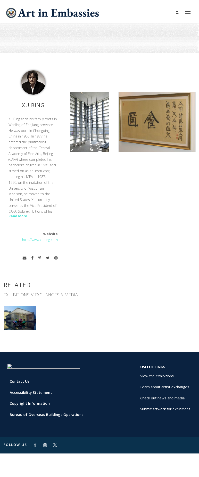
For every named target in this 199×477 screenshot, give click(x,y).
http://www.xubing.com (40, 239)
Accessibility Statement (31, 392)
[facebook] (32, 258)
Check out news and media (162, 398)
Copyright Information (30, 403)
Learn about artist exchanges (164, 386)
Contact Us (20, 381)
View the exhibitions (157, 375)
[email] (24, 258)
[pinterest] (39, 258)
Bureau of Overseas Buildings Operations (46, 414)
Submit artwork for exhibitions (165, 408)
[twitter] (48, 258)
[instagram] (56, 258)
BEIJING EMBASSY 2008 (20, 317)
